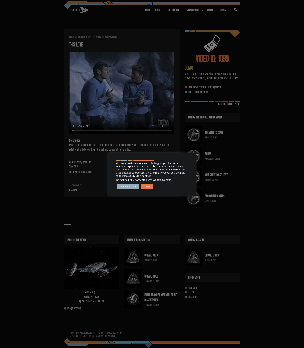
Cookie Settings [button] (128, 186)
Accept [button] (147, 186)
